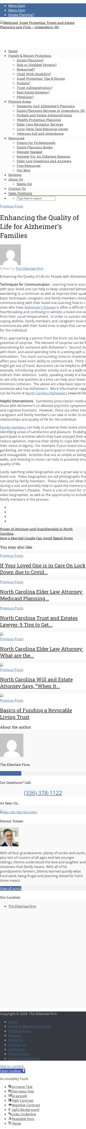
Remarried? (26, 69)
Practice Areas (19, 101)
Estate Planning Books (35, 147)
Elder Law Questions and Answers (44, 161)
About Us (15, 179)
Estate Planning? (30, 60)
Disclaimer (16, 1049)
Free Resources (28, 165)
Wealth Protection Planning (39, 120)
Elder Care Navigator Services (40, 124)
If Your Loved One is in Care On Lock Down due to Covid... (43, 568)
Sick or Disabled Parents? (37, 65)
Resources (16, 138)
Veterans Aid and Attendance (40, 133)
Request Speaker (30, 152)
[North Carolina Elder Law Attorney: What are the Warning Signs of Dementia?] (1, 634)
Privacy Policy (19, 1053)
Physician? (25, 97)
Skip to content (12, 1066)
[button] (12, 1071)
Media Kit (24, 184)
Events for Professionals (36, 142)
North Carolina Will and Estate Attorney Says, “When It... (36, 682)
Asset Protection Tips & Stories (41, 78)
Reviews (15, 175)
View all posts (10, 773)
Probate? (23, 83)
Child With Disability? (34, 74)
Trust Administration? (34, 87)
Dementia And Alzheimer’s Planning (46, 106)
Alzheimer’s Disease (40, 307)
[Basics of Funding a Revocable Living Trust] (1, 696)
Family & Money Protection (29, 55)
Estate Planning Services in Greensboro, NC (51, 110)
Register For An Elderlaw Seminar (44, 156)
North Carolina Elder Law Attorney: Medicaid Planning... (41, 595)
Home (13, 51)
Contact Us (17, 188)
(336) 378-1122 (43, 792)
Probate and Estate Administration (44, 115)
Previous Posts (11, 206)
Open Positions (20, 193)
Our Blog (23, 170)
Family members (13, 427)
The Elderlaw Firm (29, 268)
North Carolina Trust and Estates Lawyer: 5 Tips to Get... (39, 621)
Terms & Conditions (24, 1058)
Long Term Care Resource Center (42, 129)
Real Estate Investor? (33, 92)
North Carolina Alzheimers (46, 393)
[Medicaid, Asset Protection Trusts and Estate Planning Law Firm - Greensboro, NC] (43, 27)
